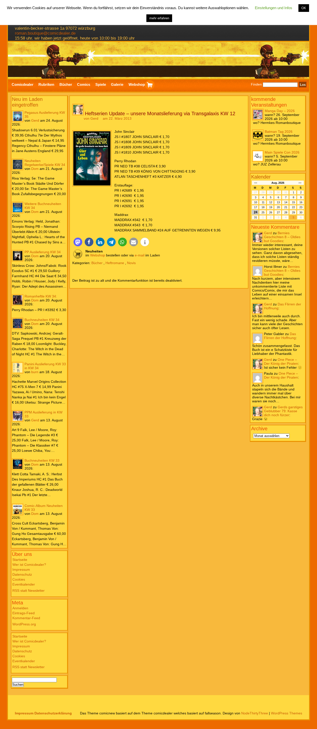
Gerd (35, 120)
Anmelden (20, 608)
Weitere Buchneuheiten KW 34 (43, 206)
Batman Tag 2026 (278, 132)
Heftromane (115, 263)
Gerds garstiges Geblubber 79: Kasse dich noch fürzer (283, 411)
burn (34, 372)
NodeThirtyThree (254, 713)
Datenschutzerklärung (53, 713)
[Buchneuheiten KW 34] (17, 323)
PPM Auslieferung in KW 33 (43, 414)
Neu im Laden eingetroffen (27, 102)
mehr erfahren (159, 18)
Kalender (261, 177)
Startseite (19, 560)
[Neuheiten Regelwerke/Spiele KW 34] (17, 164)
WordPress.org (24, 624)
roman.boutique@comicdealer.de (45, 33)
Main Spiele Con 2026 (282, 152)
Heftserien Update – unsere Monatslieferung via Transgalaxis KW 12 (160, 113)
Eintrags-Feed (23, 613)
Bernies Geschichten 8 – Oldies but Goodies (282, 237)
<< (255, 182)
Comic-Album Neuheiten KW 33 (44, 508)
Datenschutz (22, 574)
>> (299, 182)
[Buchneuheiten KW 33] (17, 464)
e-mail (139, 255)
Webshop (97, 255)
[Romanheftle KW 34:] (17, 300)
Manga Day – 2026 (280, 111)
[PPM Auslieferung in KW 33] (17, 416)
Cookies (18, 579)
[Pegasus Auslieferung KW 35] (17, 116)
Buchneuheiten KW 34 (42, 320)
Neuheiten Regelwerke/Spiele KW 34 (45, 163)
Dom (35, 169)
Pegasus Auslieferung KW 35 (45, 114)
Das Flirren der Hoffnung (280, 336)
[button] (78, 242)
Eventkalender (23, 584)
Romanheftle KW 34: (41, 296)
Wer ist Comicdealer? (29, 565)
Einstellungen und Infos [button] (273, 8)
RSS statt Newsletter (28, 590)
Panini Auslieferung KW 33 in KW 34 (45, 366)
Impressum (21, 569)
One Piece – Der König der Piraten (281, 361)
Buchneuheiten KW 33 (42, 460)
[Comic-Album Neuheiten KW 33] (17, 509)
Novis (131, 263)
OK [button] (303, 8)
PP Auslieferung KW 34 (43, 252)
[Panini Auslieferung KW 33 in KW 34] (17, 367)
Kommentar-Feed (26, 618)
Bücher (97, 263)
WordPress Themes (286, 713)
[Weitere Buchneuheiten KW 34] (17, 207)
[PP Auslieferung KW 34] (17, 255)
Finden (256, 85)
